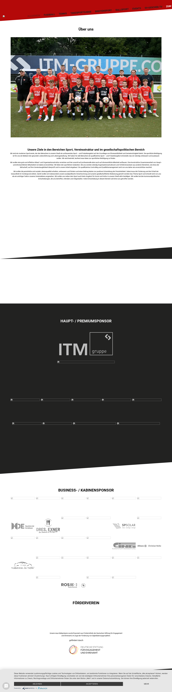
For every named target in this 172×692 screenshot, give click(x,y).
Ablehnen (37, 684)
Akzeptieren (92, 684)
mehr (146, 684)
